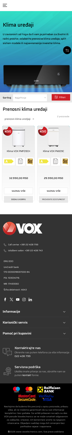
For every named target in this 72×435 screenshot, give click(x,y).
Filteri (62, 97)
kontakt (27, 375)
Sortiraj (7, 98)
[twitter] (11, 299)
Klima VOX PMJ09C (53, 151)
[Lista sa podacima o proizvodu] (20, 161)
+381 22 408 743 (34, 250)
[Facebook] (5, 299)
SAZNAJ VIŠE (18, 191)
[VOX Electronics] (36, 228)
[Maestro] (16, 389)
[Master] (29, 389)
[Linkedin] (30, 299)
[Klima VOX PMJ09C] (53, 136)
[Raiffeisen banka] (49, 389)
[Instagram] (24, 299)
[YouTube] (17, 299)
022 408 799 (22, 356)
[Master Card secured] (27, 397)
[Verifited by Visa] (46, 397)
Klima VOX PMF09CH (18, 151)
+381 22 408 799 (29, 244)
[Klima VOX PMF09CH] (18, 136)
